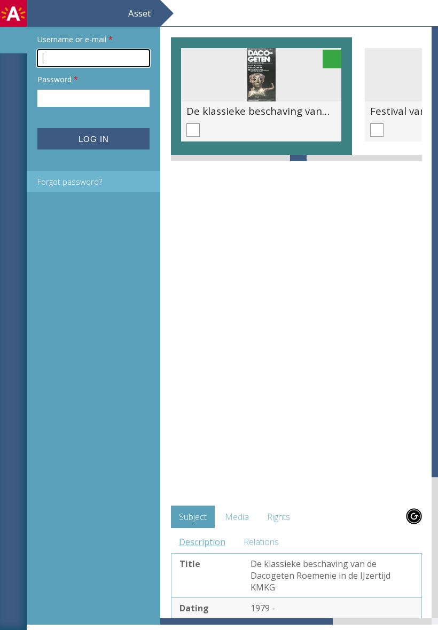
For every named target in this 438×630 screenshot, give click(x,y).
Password (57, 79)
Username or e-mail (75, 39)
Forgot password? (69, 181)
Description (202, 542)
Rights (278, 517)
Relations (261, 542)
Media (237, 517)
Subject (193, 517)
